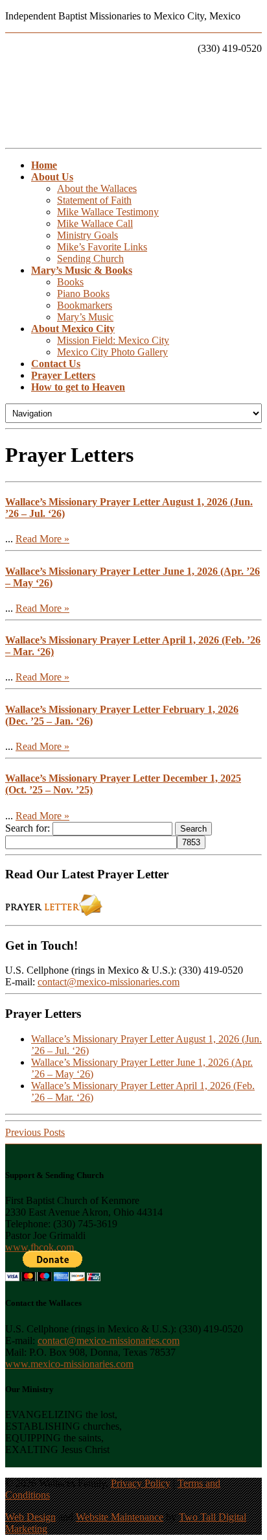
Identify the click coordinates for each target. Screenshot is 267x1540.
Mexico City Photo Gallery (112, 351)
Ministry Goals (87, 235)
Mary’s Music (85, 316)
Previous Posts (35, 1132)
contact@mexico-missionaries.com (109, 981)
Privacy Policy (140, 1483)
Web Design (30, 1516)
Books (70, 281)
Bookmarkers (84, 305)
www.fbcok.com (39, 1247)
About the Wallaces (97, 188)
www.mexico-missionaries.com (69, 1363)
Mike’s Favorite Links (102, 246)
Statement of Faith (94, 200)
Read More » (42, 538)
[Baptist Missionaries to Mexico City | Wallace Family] (133, 95)
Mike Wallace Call (95, 223)
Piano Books (83, 293)
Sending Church (90, 258)
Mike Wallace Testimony (108, 211)
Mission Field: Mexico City (113, 340)
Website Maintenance (119, 1516)
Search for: (27, 828)
